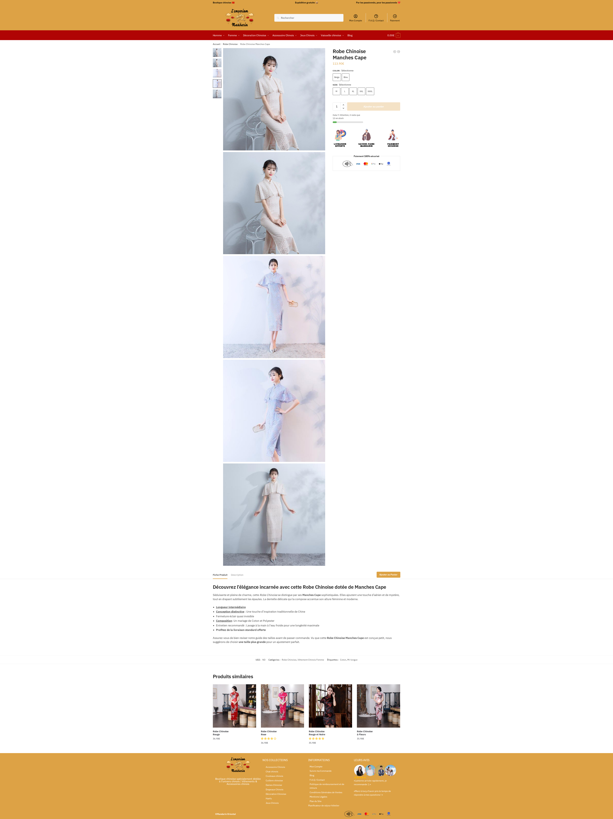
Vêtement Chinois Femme (311, 659)
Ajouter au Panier (388, 574)
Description (237, 574)
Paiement (395, 20)
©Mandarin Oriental (225, 814)
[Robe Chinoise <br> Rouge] (234, 706)
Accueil (216, 44)
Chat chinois (272, 771)
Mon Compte (355, 20)
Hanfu (269, 798)
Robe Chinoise (230, 44)
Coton (343, 659)
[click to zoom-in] (274, 99)
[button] (269, 738)
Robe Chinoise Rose (269, 733)
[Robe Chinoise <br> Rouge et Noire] (330, 706)
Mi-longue (352, 659)
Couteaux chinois (274, 776)
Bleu (346, 77)
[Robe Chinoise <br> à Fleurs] (378, 706)
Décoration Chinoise (276, 794)
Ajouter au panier (373, 106)
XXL (361, 91)
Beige (336, 77)
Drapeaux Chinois (274, 789)
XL (353, 91)
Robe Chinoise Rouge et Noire (317, 733)
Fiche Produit (220, 574)
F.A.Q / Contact (376, 20)
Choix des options (234, 749)
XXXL (370, 91)
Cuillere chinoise (274, 780)
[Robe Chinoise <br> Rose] (282, 706)
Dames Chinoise (274, 785)
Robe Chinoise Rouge (221, 733)
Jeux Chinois (272, 803)
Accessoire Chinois (275, 767)
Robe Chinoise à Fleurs (365, 733)
